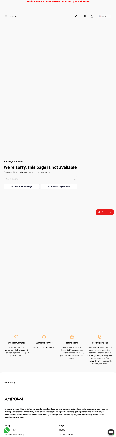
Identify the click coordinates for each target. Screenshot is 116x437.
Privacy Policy (10, 430)
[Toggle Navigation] (6, 16)
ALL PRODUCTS (66, 434)
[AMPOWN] (13, 16)
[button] (76, 16)
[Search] (74, 178)
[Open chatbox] (111, 432)
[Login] (84, 16)
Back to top (10, 382)
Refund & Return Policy (14, 434)
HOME (62, 430)
